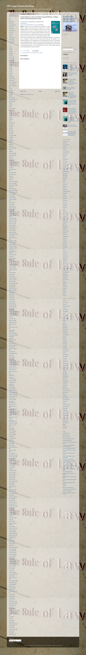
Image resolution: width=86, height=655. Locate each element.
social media (11, 594)
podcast (10, 35)
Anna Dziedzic (65, 311)
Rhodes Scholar (12, 148)
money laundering (12, 493)
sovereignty (11, 598)
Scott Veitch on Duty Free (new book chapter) (72, 125)
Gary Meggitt (65, 189)
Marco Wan (65, 225)
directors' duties (12, 305)
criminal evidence (12, 278)
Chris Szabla (65, 327)
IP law (10, 105)
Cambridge (11, 76)
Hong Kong (11, 101)
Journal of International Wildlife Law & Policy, (29, 24)
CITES (31, 52)
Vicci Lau (64, 281)
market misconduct (12, 481)
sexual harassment (12, 580)
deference (11, 297)
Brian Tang (65, 161)
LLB (9, 115)
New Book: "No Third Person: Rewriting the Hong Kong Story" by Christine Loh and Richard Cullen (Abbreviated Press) (70, 111)
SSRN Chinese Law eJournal (67, 464)
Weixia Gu (64, 284)
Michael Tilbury (65, 397)
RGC (9, 142)
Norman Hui (65, 234)
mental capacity (12, 489)
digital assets (11, 303)
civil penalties (11, 228)
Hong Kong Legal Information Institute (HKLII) (70, 477)
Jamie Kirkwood (65, 354)
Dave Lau (64, 336)
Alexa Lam (65, 304)
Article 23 (10, 57)
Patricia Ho (65, 238)
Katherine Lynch (65, 376)
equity (10, 341)
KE (9, 17)
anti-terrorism (11, 194)
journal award (11, 28)
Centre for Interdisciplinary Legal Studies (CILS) (68, 456)
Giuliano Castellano (66, 191)
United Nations (11, 172)
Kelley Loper (65, 379)
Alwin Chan (65, 150)
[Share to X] (35, 50)
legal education (12, 470)
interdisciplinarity (12, 409)
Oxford (10, 137)
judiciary (10, 436)
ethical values (11, 343)
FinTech (10, 92)
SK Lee (64, 248)
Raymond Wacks (66, 406)
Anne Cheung (65, 315)
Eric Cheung (65, 343)
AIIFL (10, 51)
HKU (10, 96)
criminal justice (11, 279)
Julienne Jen (65, 214)
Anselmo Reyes (65, 316)
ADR (10, 49)
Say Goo (64, 250)
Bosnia (10, 64)
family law (11, 357)
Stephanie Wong (66, 415)
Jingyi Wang (65, 363)
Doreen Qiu (65, 342)
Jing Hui (64, 209)
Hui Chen (64, 352)
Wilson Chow (65, 286)
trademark (11, 622)
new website (11, 500)
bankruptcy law (11, 207)
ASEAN (10, 55)
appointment (11, 21)
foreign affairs (11, 369)
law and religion (12, 458)
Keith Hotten (65, 377)
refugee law (11, 543)
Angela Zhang (65, 309)
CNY (9, 75)
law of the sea (11, 463)
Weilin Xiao (65, 283)
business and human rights (12, 215)
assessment (11, 202)
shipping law (11, 586)
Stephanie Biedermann (67, 268)
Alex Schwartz (65, 302)
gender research (12, 380)
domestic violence (12, 315)
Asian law (10, 58)
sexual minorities (12, 582)
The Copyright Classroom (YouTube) (69, 489)
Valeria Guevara (65, 279)
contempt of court (12, 264)
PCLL (10, 139)
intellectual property (13, 406)
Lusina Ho (64, 223)
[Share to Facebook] (36, 50)
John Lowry (65, 367)
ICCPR (10, 103)
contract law (11, 266)
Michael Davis (65, 395)
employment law (12, 322)
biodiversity (11, 213)
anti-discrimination (12, 190)
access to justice (12, 183)
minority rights (11, 491)
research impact (12, 41)
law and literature (12, 455)
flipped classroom (12, 367)
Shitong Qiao (65, 259)
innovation (11, 397)
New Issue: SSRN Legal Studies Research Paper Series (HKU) (71, 88)
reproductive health (12, 547)
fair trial (10, 355)
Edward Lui (65, 178)
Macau (10, 130)
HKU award (11, 16)
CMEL (10, 73)
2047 (10, 48)
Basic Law (11, 62)
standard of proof (12, 603)
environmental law (12, 335)
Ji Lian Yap (64, 358)
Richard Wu (65, 410)
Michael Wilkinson (66, 399)
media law (11, 483)
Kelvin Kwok (65, 216)
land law (10, 443)
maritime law (11, 479)
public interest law (12, 535)
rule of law (11, 568)
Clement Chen (65, 329)
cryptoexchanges (12, 288)
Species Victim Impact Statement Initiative (69, 493)
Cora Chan (64, 162)
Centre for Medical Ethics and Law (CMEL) (69, 453)
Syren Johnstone (66, 272)
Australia (10, 60)
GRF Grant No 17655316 (47, 45)
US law (10, 167)
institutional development (11, 402)
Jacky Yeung (65, 200)
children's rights (12, 221)
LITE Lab (64, 485)
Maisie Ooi (65, 386)
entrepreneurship (12, 333)
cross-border (11, 285)
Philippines (11, 140)
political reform (12, 517)
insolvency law (11, 399)
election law (11, 318)
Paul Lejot (65, 403)
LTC (9, 121)
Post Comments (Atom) (29, 94)
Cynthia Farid (65, 331)
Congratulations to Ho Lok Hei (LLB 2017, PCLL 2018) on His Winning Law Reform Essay (72, 133)
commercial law (12, 240)
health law (11, 387)
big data (10, 211)
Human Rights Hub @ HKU (67, 471)
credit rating (11, 276)
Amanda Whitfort (23, 23)
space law (11, 599)
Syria (10, 158)
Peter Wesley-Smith (66, 404)
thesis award (11, 42)
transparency (11, 625)
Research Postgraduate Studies (68, 438)
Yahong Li (64, 290)
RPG (9, 19)
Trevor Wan (65, 277)
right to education (12, 559)
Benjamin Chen (65, 159)
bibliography (11, 209)
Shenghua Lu (65, 257)
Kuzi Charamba (65, 381)
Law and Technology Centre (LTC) (69, 448)
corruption (11, 274)
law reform (11, 465)
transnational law (12, 623)
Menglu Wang (65, 227)
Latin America (11, 122)
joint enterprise (12, 431)
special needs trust (12, 601)
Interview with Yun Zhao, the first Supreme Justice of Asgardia (72, 74)
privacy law (11, 521)
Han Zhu (64, 195)
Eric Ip (64, 182)
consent (10, 256)
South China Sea (12, 155)
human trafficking (12, 390)
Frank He (64, 187)
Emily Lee (64, 180)
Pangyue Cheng (65, 236)
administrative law (12, 185)
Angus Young (65, 153)
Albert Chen (65, 143)
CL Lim (64, 322)
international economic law (13, 417)
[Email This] (33, 50)
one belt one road (12, 505)
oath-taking (11, 504)
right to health (11, 561)
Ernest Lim (65, 345)
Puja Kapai (65, 243)
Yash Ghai (64, 426)
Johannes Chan (65, 365)
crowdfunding (11, 287)
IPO (9, 106)
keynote (10, 440)
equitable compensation (11, 339)
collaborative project (13, 237)
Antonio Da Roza (66, 318)
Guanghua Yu (65, 193)
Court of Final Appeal (13, 85)
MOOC (10, 128)
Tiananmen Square (12, 162)
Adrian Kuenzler (65, 141)
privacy (10, 519)
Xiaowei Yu (65, 288)
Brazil (10, 66)
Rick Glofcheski (65, 412)
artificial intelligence (12, 199)
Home (40, 91)
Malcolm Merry (65, 388)
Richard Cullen (65, 408)
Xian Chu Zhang (65, 422)
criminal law (11, 281)
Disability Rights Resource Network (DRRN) (69, 474)
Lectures (10, 124)
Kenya (10, 112)
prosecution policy (12, 533)
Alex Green (65, 300)
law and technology (12, 460)
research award (11, 37)
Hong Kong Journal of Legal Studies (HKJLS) (69, 469)
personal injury (11, 514)
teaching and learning (13, 613)
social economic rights (13, 591)
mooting (10, 495)
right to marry (11, 563)
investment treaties (12, 425)
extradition (11, 351)
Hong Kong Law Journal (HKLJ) (68, 459)
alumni (10, 186)
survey (10, 610)
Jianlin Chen (65, 359)
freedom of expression (13, 371)
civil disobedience (12, 227)
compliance (11, 249)
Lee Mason (65, 383)
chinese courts (11, 223)
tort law (10, 616)
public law (11, 540)
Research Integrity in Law (67, 440)
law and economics (12, 450)
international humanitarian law (12, 420)
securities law (11, 572)
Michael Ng (65, 232)
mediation (11, 485)
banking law (11, 206)
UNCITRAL (11, 166)
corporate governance (13, 269)
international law (12, 423)
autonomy (11, 204)
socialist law (11, 596)
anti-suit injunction (12, 192)
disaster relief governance (11, 309)
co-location (11, 236)
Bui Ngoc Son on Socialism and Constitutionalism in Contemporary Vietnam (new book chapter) (72, 95)
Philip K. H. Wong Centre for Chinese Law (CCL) (69, 450)
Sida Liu (64, 261)
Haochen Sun (65, 196)
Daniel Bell (65, 166)
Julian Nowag (65, 213)
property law (11, 529)
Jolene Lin (64, 368)
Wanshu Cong (65, 420)
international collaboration (11, 411)
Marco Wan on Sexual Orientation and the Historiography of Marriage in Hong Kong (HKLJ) (72, 120)
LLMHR (10, 119)
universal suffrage (12, 629)
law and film (11, 453)
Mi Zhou (64, 394)
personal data (11, 512)
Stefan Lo (64, 265)
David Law (64, 338)
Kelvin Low (65, 218)
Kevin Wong (65, 220)
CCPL (10, 69)
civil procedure (11, 230)
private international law (12, 524)
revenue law (11, 558)
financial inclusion (12, 364)
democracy (11, 299)
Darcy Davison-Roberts (67, 168)
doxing (10, 316)
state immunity (12, 605)
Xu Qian (64, 424)
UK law (10, 164)
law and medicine (12, 456)
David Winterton (66, 171)
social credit (11, 589)
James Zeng (65, 204)
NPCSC (10, 133)
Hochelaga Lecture (12, 99)
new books (11, 34)
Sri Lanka (10, 157)
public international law (12, 537)
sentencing (11, 576)
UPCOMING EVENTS (66, 433)
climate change (12, 232)
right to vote (11, 567)
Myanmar (10, 131)
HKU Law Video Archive (67, 436)
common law (11, 242)
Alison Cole (65, 307)
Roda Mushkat (65, 413)
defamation (11, 296)
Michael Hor (65, 229)
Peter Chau (65, 239)
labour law (11, 441)
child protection (12, 219)
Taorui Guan (65, 274)
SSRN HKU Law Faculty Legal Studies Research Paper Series (69, 466)
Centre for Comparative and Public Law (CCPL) (70, 443)
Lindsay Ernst (65, 385)
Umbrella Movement (12, 169)
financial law (11, 366)
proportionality (12, 531)
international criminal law (13, 414)
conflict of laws (12, 254)
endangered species (35, 52)
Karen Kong (65, 374)
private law (11, 526)
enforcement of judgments (12, 330)
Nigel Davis (65, 401)
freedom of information (11, 375)
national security (12, 30)
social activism (11, 587)
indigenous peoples (12, 396)
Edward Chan (65, 177)
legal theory (11, 476)
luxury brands (11, 477)
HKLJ (10, 94)
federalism (11, 358)
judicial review (11, 434)
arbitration (11, 195)
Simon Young (65, 263)
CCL (9, 67)
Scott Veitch (65, 252)
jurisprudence (11, 438)
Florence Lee (65, 186)
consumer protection (13, 261)
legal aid (10, 468)
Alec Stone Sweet (66, 144)
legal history (11, 472)
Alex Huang (65, 146)
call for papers (11, 218)
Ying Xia (64, 292)
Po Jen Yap (65, 241)
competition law (12, 248)
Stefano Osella (65, 266)
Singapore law (11, 153)
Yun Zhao (64, 295)
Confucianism (11, 84)
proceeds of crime (12, 528)
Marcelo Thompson (66, 390)
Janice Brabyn (65, 356)
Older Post (57, 91)
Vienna (10, 176)
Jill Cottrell (65, 361)
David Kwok (65, 169)
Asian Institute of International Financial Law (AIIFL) (68, 446)
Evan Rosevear (65, 349)
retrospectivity (11, 556)
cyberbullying (11, 292)
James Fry (64, 202)
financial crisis (11, 362)
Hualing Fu (65, 198)
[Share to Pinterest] (37, 50)
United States (11, 174)
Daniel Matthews (66, 334)
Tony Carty (65, 419)
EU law (10, 90)
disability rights (12, 306)
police (10, 516)
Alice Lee (64, 148)
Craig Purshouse (66, 164)
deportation (11, 301)
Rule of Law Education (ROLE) (68, 487)
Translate (17, 642)
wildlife (41, 52)
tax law (10, 611)
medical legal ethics (12, 486)
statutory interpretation (11, 607)
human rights (11, 388)
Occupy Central (11, 135)
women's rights (11, 634)
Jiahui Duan (65, 207)
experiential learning (12, 348)
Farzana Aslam (65, 351)
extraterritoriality (12, 353)
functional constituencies (11, 378)
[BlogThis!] (34, 50)
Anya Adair (65, 155)
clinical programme (12, 25)
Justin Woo (65, 372)
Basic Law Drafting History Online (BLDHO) (69, 483)
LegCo (10, 126)
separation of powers (13, 577)
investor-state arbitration (11, 428)
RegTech (10, 146)
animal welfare (11, 188)
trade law (10, 620)
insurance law (11, 404)
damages (10, 294)
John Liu (64, 211)
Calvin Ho (64, 324)
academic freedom (12, 181)
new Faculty (11, 32)
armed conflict (11, 197)
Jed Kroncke (65, 205)
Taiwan (10, 160)
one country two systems (12, 508)
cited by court (11, 23)
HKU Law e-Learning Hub (67, 491)
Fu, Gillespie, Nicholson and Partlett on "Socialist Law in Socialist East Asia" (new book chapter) (72, 82)
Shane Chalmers (66, 256)
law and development (13, 447)
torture (10, 618)
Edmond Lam (65, 175)
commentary (11, 26)
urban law (11, 631)
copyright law (11, 267)
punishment (11, 541)
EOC (9, 88)
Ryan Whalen (65, 247)
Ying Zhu (64, 293)
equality (10, 336)
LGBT (10, 113)
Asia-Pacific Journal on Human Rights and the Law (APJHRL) (69, 461)
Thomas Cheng (65, 275)
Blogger (60, 645)
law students (11, 467)
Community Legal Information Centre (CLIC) (69, 480)
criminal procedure (12, 283)
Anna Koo (64, 313)
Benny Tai (64, 320)
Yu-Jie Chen (65, 428)
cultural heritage (12, 290)
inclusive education (12, 394)
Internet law (11, 108)
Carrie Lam (11, 80)
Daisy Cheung (65, 333)
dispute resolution (12, 311)
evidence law (11, 346)
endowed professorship (13, 327)
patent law (11, 510)
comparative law (12, 246)
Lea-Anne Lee (65, 222)
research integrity (12, 554)
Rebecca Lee (65, 245)
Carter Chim (65, 325)
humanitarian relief (12, 392)
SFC (9, 149)
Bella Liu (64, 157)
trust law (10, 627)
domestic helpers (12, 313)
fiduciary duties (11, 360)
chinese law (11, 225)
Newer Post (23, 91)
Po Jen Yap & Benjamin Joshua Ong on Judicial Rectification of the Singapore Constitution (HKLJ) (72, 103)
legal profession (12, 474)
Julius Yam (64, 370)
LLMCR (10, 117)
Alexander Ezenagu (66, 306)
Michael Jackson (66, 230)
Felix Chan (64, 184)
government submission (11, 384)
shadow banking (12, 584)
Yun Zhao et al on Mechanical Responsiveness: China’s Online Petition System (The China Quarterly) (72, 67)
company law (11, 244)
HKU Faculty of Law (66, 435)
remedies (10, 545)
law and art (11, 445)
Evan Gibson (65, 347)
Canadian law (11, 78)
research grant (11, 39)
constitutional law (12, 258)
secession (11, 570)
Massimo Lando (65, 392)
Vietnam (10, 178)
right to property (12, 565)
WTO (10, 179)
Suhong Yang (65, 270)
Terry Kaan (65, 417)
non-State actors (12, 502)
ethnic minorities (12, 345)
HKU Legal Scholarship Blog (20, 6)
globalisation (11, 382)
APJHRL (10, 53)
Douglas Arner (65, 173)
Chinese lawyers (12, 82)
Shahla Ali (64, 254)
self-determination (12, 574)
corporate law (11, 272)
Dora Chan (65, 340)
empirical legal (11, 320)
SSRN (10, 151)
